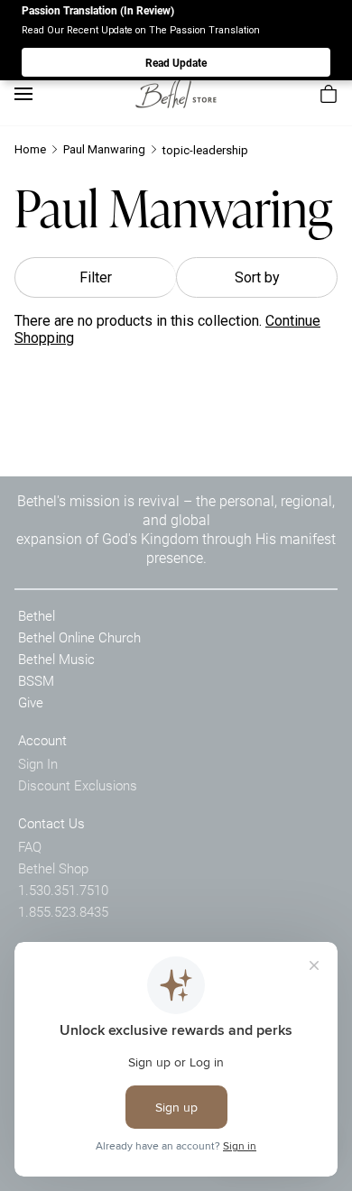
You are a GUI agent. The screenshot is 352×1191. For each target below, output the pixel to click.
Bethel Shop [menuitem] (53, 868)
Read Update (176, 62)
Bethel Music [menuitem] (56, 659)
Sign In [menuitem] (38, 763)
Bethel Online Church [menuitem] (79, 637)
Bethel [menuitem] (36, 615)
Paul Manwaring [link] (104, 149)
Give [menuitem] (30, 702)
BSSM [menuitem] (36, 680)
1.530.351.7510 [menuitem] (63, 890)
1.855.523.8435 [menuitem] (63, 911)
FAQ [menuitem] (30, 846)
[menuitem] (328, 94)
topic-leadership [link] (205, 150)
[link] (176, 93)
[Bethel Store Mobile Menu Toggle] (23, 94)
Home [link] (30, 149)
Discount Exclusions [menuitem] (77, 785)
